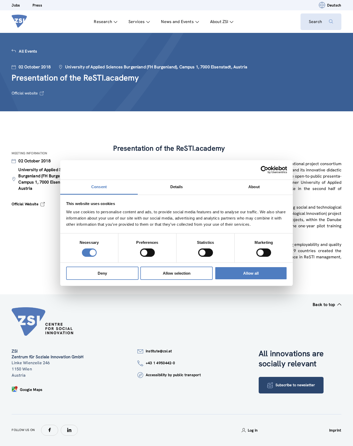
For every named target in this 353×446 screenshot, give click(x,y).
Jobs (16, 5)
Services (136, 21)
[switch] (147, 252)
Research (103, 21)
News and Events (177, 21)
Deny (102, 273)
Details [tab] (176, 186)
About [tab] (254, 186)
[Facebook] (49, 430)
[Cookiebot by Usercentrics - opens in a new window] (264, 170)
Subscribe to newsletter (295, 385)
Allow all (251, 273)
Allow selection (176, 273)
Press (37, 5)
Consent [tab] (99, 186)
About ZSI (219, 21)
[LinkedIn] (69, 430)
